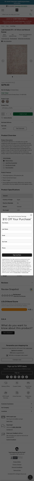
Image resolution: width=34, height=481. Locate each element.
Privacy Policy (17, 272)
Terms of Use (25, 272)
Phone (3, 248)
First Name (5, 223)
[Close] (31, 215)
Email (3, 235)
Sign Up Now (17, 255)
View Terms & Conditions (20, 260)
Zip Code (4, 241)
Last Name (5, 229)
